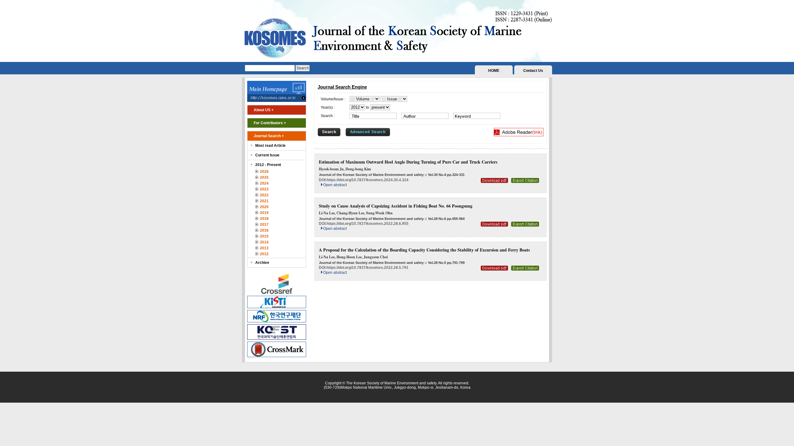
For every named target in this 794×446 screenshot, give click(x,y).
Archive (262, 262)
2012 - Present (268, 165)
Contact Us (533, 70)
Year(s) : (328, 107)
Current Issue (267, 155)
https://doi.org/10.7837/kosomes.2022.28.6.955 (367, 223)
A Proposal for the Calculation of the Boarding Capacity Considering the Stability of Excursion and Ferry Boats (424, 250)
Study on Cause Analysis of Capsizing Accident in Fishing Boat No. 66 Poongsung (395, 206)
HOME (493, 70)
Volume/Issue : (333, 99)
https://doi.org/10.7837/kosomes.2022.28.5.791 (367, 267)
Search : (328, 116)
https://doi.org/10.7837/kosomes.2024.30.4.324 (367, 180)
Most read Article (270, 145)
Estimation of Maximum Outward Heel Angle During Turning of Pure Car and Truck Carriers (408, 162)
